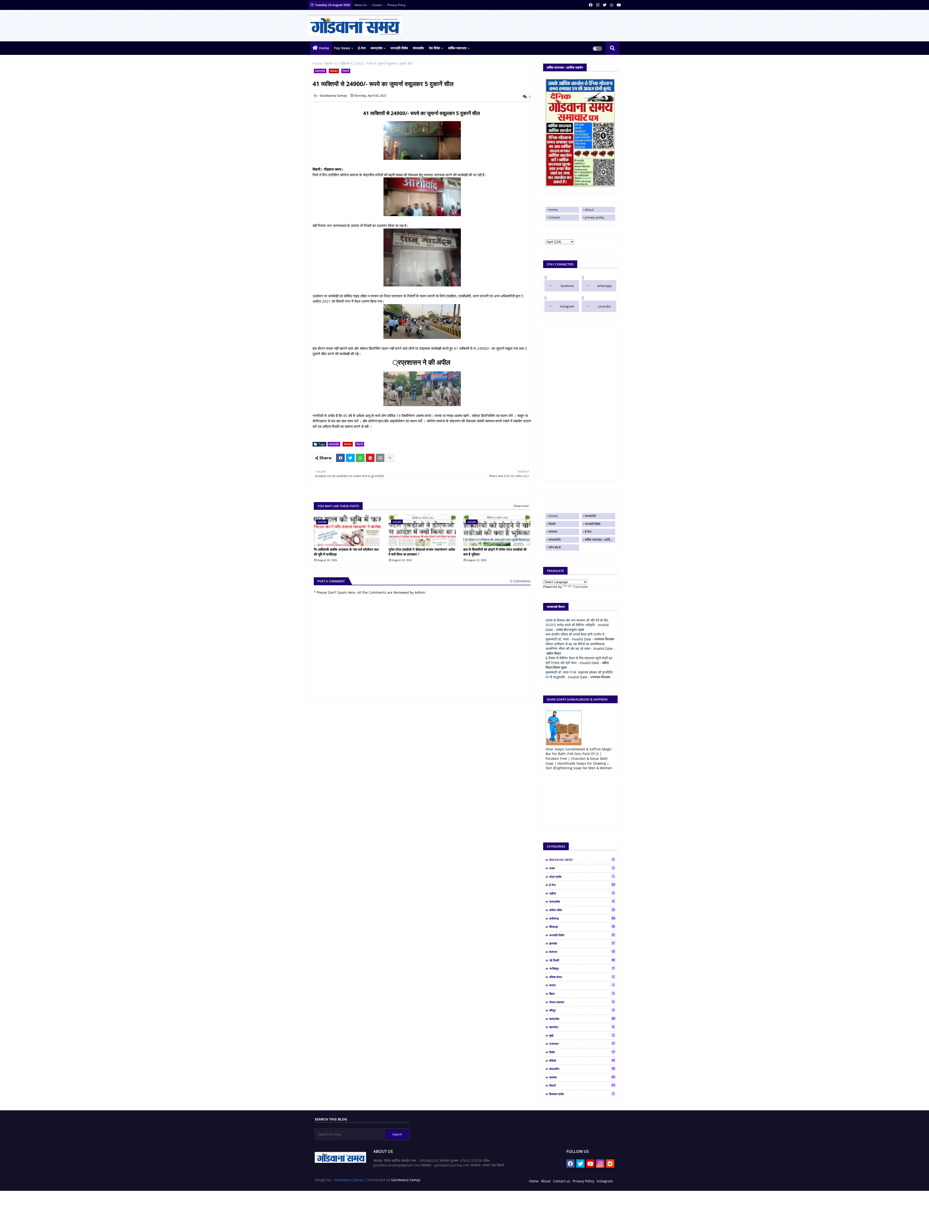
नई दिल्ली (582, 960)
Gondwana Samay (348, 1180)
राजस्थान (582, 1043)
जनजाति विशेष (399, 48)
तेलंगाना (582, 952)
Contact (554, 217)
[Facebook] (340, 458)
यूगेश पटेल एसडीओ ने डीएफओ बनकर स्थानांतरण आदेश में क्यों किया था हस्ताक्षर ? (422, 551)
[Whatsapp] (360, 458)
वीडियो (582, 1060)
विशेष (582, 1052)
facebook (567, 286)
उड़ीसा (581, 893)
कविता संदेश (582, 910)
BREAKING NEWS (581, 859)
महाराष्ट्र (581, 1027)
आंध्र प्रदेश (581, 876)
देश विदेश (434, 48)
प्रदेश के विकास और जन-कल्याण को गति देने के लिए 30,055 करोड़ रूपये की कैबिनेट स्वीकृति (577, 622)
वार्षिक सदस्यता (457, 48)
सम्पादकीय (555, 539)
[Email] (380, 458)
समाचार (334, 71)
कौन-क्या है (555, 547)
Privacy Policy (583, 1181)
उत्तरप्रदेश (581, 901)
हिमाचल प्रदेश (581, 1094)
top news (342, 48)
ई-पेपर (362, 48)
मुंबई (581, 1035)
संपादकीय (418, 48)
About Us (360, 5)
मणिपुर (581, 1010)
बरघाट (581, 985)
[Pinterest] (370, 458)
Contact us (561, 1181)
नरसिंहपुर (581, 968)
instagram (567, 306)
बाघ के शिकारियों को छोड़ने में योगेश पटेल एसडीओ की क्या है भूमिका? (494, 551)
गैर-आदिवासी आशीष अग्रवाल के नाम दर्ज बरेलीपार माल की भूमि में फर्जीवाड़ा (346, 551)
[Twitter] (350, 458)
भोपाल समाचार (581, 1002)
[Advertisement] (580, 403)
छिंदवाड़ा (582, 926)
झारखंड (582, 943)
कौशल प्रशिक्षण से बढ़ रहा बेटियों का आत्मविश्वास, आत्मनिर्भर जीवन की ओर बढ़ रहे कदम (575, 646)
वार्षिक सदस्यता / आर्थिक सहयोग (600, 539)
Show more (521, 506)
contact (377, 5)
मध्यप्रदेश (376, 48)
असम (581, 868)
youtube (604, 306)
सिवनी (328, 63)
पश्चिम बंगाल (581, 977)
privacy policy (396, 5)
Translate (580, 586)
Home (324, 48)
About (589, 209)
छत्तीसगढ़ (582, 918)
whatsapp (604, 286)
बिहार (581, 993)
